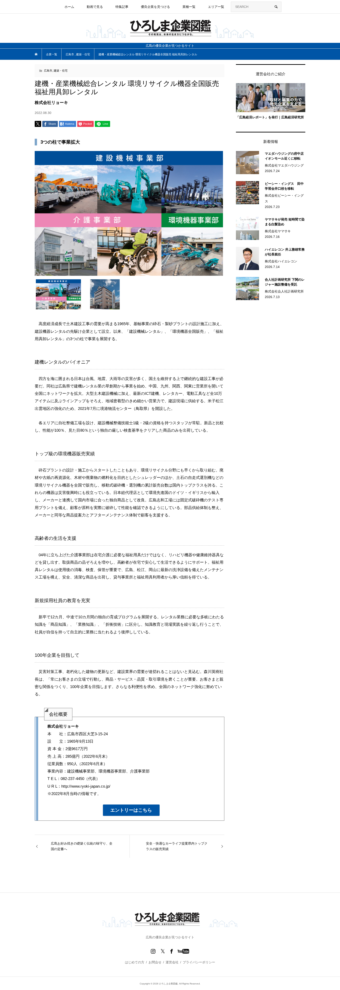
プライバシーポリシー (199, 962)
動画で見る (95, 7)
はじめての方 (134, 962)
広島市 (48, 70)
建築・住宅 (61, 70)
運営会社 (172, 962)
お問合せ (154, 962)
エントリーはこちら (131, 810)
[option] (129, 213)
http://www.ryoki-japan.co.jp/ (85, 786)
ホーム (69, 7)
